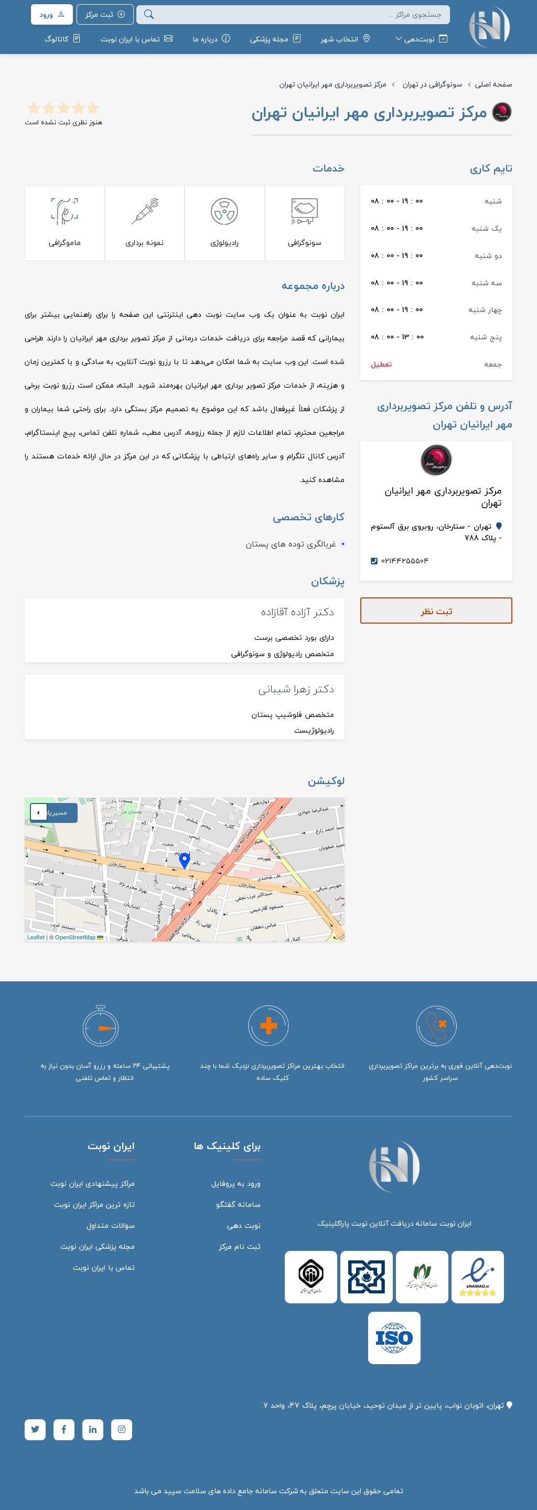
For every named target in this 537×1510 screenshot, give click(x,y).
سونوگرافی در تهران (433, 84)
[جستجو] (149, 14)
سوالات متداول (111, 1225)
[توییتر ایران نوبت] (35, 1429)
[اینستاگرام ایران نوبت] (121, 1429)
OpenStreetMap (75, 937)
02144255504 (405, 560)
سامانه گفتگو (238, 1204)
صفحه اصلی (493, 84)
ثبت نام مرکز (240, 1246)
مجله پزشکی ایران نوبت (97, 1246)
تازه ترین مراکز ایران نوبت (94, 1204)
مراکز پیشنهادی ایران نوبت (92, 1183)
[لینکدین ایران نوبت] (92, 1429)
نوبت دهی (244, 1225)
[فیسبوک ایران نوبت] (63, 1429)
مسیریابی (53, 812)
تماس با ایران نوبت (104, 1267)
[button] (184, 861)
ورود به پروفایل (236, 1183)
